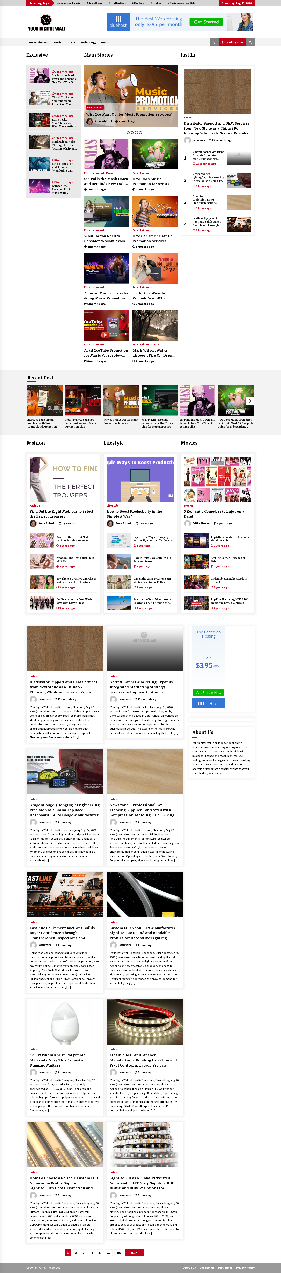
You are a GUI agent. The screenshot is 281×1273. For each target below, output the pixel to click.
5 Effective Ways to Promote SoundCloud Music (150, 296)
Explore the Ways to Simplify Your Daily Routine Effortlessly (153, 539)
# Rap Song (138, 3)
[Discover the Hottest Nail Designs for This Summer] (42, 540)
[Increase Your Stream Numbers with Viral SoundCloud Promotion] (45, 400)
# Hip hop (156, 3)
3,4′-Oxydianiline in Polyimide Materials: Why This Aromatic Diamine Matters (57, 1060)
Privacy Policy (245, 1268)
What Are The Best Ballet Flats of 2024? (75, 560)
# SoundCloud (94, 3)
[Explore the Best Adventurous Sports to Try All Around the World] (119, 603)
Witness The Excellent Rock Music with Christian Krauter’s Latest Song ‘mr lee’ (64, 189)
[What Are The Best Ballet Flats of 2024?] (42, 561)
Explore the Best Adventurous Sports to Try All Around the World (152, 601)
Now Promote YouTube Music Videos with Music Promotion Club (81, 423)
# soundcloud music (68, 3)
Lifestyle (113, 443)
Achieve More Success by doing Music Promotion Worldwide (106, 296)
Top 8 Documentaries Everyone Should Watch (230, 539)
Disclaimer (225, 1268)
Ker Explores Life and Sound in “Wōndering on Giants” (62, 167)
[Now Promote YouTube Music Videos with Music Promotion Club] (83, 400)
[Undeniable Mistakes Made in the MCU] (196, 582)
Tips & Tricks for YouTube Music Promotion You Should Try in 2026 (64, 101)
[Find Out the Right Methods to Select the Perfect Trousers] (63, 479)
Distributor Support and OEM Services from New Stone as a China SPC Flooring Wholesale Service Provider (217, 128)
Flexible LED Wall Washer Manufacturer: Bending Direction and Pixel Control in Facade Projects (143, 1060)
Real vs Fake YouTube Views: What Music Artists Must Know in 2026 (64, 123)
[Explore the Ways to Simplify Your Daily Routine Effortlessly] (119, 540)
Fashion (35, 443)
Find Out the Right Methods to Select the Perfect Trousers (61, 513)
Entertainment (39, 42)
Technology (88, 42)
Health (105, 42)
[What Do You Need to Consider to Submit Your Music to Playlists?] (106, 211)
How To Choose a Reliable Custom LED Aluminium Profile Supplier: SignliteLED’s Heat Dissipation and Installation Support (64, 1183)
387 (119, 1253)
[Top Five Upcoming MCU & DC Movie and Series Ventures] (196, 603)
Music (58, 42)
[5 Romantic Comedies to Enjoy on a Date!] (217, 479)
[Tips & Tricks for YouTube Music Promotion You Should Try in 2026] (39, 97)
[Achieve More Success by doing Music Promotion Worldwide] (106, 268)
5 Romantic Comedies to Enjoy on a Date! (214, 513)
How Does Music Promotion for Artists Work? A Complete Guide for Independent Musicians (153, 181)
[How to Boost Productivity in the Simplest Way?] (140, 479)
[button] (214, 42)
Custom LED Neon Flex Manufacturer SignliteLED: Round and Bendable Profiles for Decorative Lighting (142, 933)
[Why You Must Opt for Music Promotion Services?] (121, 400)
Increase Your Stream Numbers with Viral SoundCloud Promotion (42, 423)
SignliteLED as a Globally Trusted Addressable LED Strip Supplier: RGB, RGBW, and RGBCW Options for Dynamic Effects (142, 1183)
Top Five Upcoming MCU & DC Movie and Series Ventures (229, 601)
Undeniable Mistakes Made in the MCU (229, 580)
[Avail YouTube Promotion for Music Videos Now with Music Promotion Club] (106, 325)
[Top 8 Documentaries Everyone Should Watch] (196, 540)
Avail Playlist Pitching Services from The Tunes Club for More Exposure (128, 111)
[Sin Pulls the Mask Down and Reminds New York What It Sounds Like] (39, 75)
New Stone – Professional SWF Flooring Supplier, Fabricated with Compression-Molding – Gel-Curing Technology (208, 200)
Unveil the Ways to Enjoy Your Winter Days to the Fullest (152, 580)
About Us (189, 1268)
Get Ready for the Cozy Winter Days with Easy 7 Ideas (75, 601)
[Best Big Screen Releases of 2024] (196, 561)
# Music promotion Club (181, 3)
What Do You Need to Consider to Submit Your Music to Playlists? (104, 238)
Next (250, 401)
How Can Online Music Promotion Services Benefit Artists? (152, 238)
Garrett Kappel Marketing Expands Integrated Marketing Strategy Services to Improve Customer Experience (208, 156)
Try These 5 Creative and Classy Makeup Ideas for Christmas (76, 580)
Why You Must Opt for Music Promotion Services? (121, 421)
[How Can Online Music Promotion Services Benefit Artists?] (155, 211)
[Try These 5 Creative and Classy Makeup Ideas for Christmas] (42, 582)
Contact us (207, 1268)
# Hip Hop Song (117, 3)
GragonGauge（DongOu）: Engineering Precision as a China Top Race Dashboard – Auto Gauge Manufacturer (208, 178)
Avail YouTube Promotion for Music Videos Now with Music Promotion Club (106, 353)
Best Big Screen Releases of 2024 (228, 560)
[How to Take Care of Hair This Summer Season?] (119, 561)
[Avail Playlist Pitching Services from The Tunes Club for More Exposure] (131, 96)
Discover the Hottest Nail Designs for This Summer (72, 539)
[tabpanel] (131, 96)
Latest (70, 42)
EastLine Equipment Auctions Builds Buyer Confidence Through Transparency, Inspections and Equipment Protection (207, 222)
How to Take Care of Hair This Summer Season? (152, 560)
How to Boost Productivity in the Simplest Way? (134, 513)
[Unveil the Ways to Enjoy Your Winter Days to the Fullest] (119, 582)
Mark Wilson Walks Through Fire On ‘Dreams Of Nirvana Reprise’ (64, 145)
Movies (189, 443)
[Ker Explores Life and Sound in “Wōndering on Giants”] (39, 164)
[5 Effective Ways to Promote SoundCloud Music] (155, 268)
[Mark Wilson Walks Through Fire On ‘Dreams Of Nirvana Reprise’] (39, 142)
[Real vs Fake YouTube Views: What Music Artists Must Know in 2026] (39, 120)
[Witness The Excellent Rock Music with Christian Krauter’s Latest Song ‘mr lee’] (39, 186)
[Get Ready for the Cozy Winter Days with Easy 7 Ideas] (42, 603)
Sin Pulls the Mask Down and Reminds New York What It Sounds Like (64, 79)
